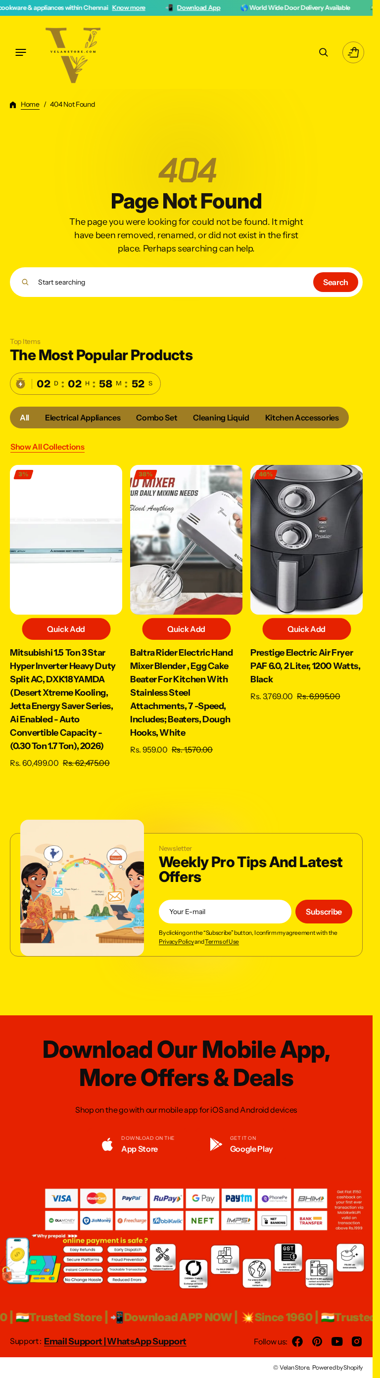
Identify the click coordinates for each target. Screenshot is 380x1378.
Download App (134, 7)
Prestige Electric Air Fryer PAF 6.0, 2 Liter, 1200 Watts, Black (305, 666)
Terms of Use (222, 941)
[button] (21, 52)
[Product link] (66, 617)
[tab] (24, 417)
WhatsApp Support (147, 1341)
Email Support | (75, 1341)
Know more (64, 7)
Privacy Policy (176, 941)
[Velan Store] (74, 52)
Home (30, 104)
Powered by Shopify (337, 1367)
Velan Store (294, 1367)
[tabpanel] (186, 619)
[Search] (25, 282)
